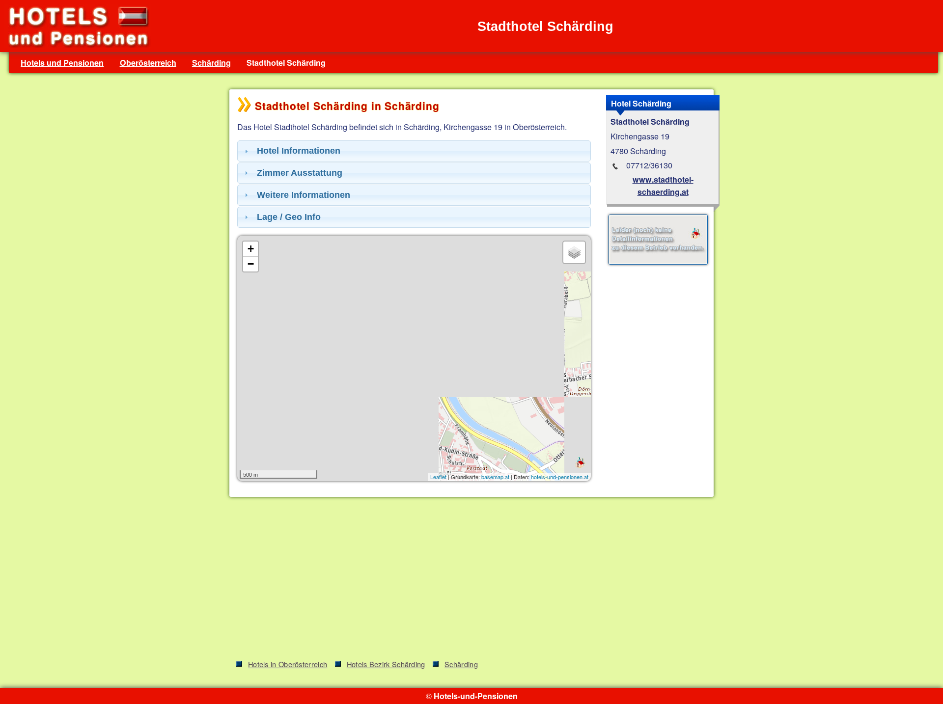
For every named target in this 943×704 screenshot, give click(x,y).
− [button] (251, 264)
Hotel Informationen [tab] (298, 151)
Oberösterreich (148, 62)
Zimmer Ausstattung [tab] (299, 173)
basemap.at (495, 477)
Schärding (211, 62)
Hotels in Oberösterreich (287, 664)
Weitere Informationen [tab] (303, 195)
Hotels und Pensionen (62, 62)
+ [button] (251, 249)
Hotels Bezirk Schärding (386, 664)
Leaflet (438, 477)
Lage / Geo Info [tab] (289, 217)
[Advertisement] (471, 580)
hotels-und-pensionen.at (559, 477)
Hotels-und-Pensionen (476, 696)
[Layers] (574, 252)
